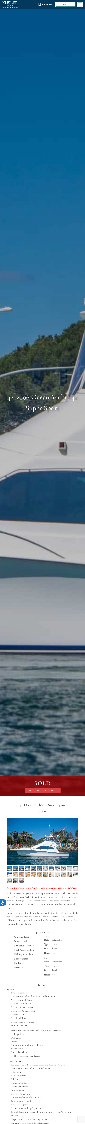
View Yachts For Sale (42, 790)
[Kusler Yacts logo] (10, 4)
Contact (65, 4)
